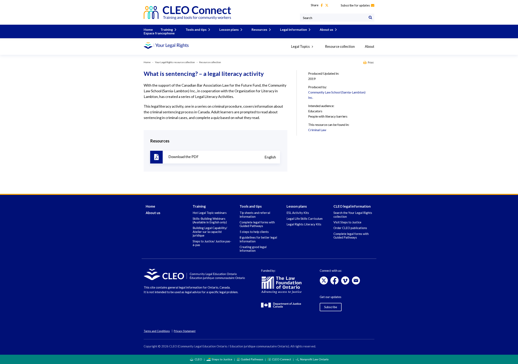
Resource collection (340, 46)
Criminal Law (317, 130)
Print (371, 62)
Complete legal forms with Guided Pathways (257, 224)
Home (148, 29)
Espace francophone (159, 33)
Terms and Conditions (157, 331)
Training (166, 29)
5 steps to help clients (254, 231)
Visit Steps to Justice (347, 222)
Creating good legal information (253, 248)
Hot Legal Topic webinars (210, 212)
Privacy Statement (184, 331)
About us (326, 29)
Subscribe (330, 307)
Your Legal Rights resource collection (175, 62)
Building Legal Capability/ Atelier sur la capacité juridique (210, 231)
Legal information (293, 29)
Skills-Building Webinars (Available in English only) (210, 220)
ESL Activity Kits (298, 212)
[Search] (370, 18)
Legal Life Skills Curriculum (305, 218)
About (369, 46)
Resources (259, 29)
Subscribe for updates (355, 5)
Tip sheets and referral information (255, 214)
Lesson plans (229, 29)
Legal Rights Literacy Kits (304, 224)
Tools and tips (196, 29)
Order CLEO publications (350, 228)
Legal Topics (300, 46)
